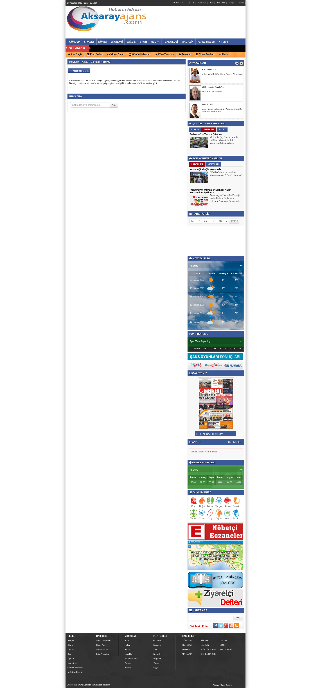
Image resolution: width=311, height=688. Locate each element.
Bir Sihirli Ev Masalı (212, 74)
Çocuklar (128, 654)
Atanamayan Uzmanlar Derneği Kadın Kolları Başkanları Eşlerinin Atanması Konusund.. (225, 198)
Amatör (128, 663)
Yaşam (156, 663)
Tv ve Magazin (131, 658)
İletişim (70, 640)
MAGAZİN (187, 654)
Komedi (156, 654)
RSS (211, 3)
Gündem (157, 640)
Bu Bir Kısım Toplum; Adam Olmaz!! (220, 109)
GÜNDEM (187, 640)
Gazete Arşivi (102, 649)
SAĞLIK (205, 645)
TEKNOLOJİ (226, 649)
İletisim (241, 3)
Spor (127, 640)
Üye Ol (191, 3)
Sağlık (127, 649)
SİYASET (205, 640)
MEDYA (186, 649)
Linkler (70, 649)
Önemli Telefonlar (75, 667)
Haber (127, 645)
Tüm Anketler (234, 442)
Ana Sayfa (179, 3)
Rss (69, 654)
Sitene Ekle (75, 672)
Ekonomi (157, 645)
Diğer (155, 667)
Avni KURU (207, 87)
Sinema (128, 667)
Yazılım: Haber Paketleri (223, 685)
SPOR (222, 645)
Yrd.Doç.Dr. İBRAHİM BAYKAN (218, 104)
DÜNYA (224, 640)
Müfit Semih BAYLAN (213, 69)
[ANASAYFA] (106, 18)
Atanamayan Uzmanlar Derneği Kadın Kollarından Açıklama (210, 191)
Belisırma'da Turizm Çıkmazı (206, 134)
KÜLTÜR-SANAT (209, 649)
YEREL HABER (208, 654)
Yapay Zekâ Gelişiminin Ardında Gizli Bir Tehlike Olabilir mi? (222, 92)
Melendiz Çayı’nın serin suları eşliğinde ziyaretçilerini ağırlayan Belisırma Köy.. (224, 140)
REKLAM (221, 3)
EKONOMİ (187, 645)
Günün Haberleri (103, 640)
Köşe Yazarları (102, 654)
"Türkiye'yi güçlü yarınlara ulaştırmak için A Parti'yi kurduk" (226, 173)
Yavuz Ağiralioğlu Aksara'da (205, 169)
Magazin (157, 658)
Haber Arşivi (101, 645)
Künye (231, 3)
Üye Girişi (201, 3)
